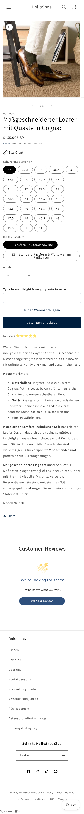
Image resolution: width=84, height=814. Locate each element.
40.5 (42, 179)
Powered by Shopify (42, 792)
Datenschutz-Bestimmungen (28, 718)
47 (57, 208)
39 (72, 170)
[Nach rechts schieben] (51, 105)
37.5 (25, 170)
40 (26, 179)
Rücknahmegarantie (23, 689)
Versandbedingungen (23, 699)
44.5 (42, 199)
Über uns (15, 669)
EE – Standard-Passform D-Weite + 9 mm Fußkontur (41, 256)
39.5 (11, 179)
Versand (7, 143)
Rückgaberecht (19, 708)
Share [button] (12, 516)
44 (26, 199)
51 (40, 228)
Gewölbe (15, 660)
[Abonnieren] (63, 755)
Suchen (14, 650)
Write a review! (42, 601)
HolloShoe (24, 792)
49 (57, 218)
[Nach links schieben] (32, 105)
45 (57, 199)
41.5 (11, 189)
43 (57, 189)
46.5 (42, 208)
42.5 (42, 189)
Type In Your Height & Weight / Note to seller (35, 289)
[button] (8, 7)
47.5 (11, 218)
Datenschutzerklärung (33, 799)
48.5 (42, 218)
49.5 (11, 228)
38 (40, 170)
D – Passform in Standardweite (30, 245)
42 (26, 189)
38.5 (56, 170)
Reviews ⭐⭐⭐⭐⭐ (20, 336)
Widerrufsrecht (65, 792)
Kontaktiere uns (20, 679)
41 (57, 179)
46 (26, 208)
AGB (52, 799)
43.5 (11, 199)
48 (26, 218)
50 (26, 228)
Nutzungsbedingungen (24, 728)
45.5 (11, 208)
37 (9, 170)
